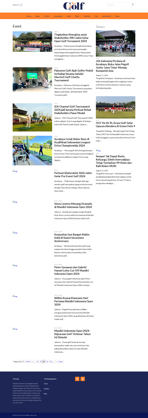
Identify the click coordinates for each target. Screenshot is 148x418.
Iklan (45, 394)
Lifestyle (87, 16)
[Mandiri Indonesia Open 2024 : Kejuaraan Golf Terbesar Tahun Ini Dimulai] (15, 329)
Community (58, 16)
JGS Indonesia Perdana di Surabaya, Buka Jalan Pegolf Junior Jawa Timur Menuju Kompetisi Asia (112, 65)
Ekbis (77, 16)
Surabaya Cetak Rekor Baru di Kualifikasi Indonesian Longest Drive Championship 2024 (72, 142)
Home (28, 16)
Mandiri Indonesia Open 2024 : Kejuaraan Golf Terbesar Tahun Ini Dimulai (72, 334)
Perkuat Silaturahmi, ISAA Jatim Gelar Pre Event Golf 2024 (73, 174)
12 (51, 361)
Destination (106, 16)
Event (69, 16)
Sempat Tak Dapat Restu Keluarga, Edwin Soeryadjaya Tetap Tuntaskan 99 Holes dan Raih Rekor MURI (114, 161)
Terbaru (100, 26)
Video (117, 16)
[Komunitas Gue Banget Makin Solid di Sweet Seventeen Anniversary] (15, 232)
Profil (45, 384)
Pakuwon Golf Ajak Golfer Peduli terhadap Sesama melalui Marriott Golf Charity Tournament (73, 75)
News (37, 16)
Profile (46, 16)
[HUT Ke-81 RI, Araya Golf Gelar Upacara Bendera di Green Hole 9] (115, 107)
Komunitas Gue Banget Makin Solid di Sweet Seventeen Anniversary (71, 238)
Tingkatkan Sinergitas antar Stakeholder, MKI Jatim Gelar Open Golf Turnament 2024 (71, 38)
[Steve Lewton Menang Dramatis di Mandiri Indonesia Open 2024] (15, 202)
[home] (74, 6)
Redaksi (46, 389)
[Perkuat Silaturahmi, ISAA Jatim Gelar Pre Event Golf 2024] (15, 171)
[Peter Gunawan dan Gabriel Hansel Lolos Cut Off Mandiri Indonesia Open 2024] (15, 265)
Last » (61, 361)
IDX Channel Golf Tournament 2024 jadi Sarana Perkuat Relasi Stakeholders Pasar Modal (72, 110)
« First (28, 361)
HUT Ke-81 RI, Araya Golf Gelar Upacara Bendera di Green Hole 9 (115, 124)
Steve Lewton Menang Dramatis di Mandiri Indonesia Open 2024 (73, 205)
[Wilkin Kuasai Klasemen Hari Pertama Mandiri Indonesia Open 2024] (15, 296)
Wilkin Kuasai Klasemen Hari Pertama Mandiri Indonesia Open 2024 (73, 301)
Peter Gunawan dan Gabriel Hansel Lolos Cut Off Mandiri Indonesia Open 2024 (71, 270)
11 (47, 361)
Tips (96, 16)
